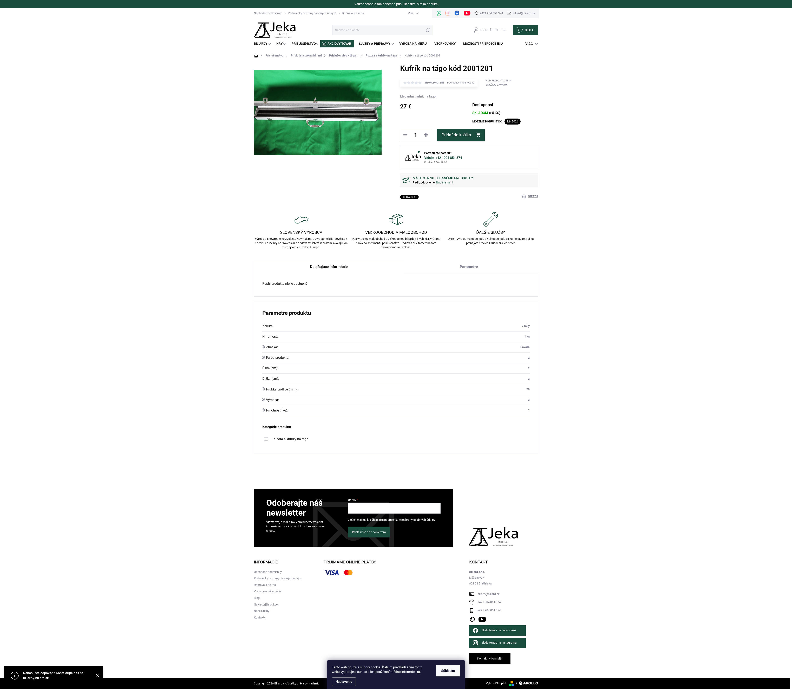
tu (418, 672)
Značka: (496, 84)
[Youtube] (467, 13)
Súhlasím (448, 671)
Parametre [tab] (469, 267)
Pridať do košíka (456, 134)
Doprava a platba (353, 13)
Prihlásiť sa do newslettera (369, 532)
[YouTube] (482, 618)
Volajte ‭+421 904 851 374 (443, 158)
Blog (257, 598)
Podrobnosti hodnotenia (460, 82)
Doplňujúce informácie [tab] (329, 267)
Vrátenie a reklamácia (268, 591)
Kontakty (260, 617)
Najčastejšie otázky (266, 604)
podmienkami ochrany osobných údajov (409, 519)
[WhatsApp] (438, 13)
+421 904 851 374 (489, 602)
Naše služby (261, 611)
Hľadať (428, 30)
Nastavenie (344, 682)
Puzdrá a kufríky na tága (290, 439)
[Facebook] (457, 13)
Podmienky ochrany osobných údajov (312, 13)
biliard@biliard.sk (488, 594)
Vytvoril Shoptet (496, 683)
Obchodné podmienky (268, 13)
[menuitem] (263, 44)
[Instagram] (448, 13)
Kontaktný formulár (489, 658)
